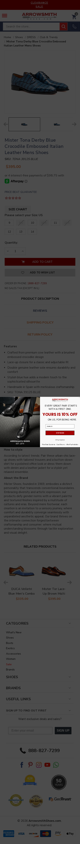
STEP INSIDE (60, 433)
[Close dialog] (79, 397)
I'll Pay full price (60, 440)
